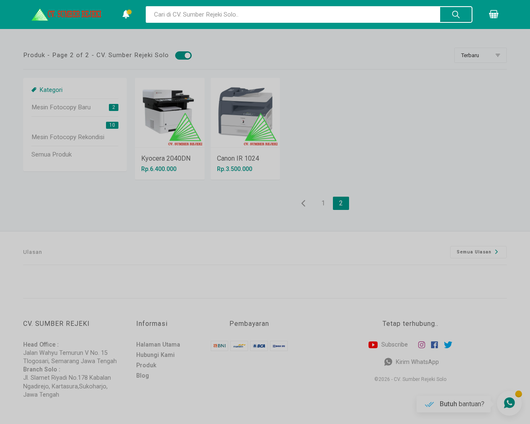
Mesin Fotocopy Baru (61, 107)
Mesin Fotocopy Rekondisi (67, 137)
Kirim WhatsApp (416, 362)
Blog (142, 375)
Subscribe (394, 344)
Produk (146, 365)
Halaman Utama (158, 344)
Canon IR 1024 (238, 158)
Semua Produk (51, 154)
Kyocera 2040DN (165, 158)
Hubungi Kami (155, 355)
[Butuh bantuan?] (509, 403)
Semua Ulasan (475, 252)
